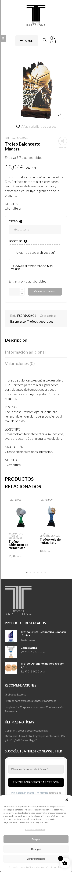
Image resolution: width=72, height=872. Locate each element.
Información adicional (25, 352)
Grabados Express (15, 694)
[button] (67, 800)
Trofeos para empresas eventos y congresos (30, 700)
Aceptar (36, 839)
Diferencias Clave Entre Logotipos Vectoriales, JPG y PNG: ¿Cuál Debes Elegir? (35, 738)
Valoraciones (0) (20, 363)
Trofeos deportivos (40, 321)
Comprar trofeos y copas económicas (26, 730)
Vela (57, 536)
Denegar (36, 849)
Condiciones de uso (54, 867)
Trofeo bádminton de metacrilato (18, 545)
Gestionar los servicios (35, 829)
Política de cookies (16, 867)
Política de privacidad (35, 867)
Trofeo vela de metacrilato (50, 540)
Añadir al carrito (44, 291)
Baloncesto (18, 321)
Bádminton (15, 534)
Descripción (16, 340)
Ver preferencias (36, 858)
